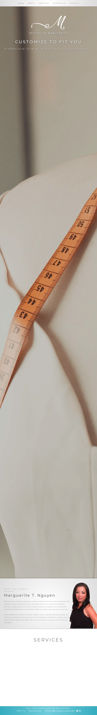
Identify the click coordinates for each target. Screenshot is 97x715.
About (31, 3)
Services (44, 3)
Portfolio (59, 3)
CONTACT (74, 3)
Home (21, 3)
